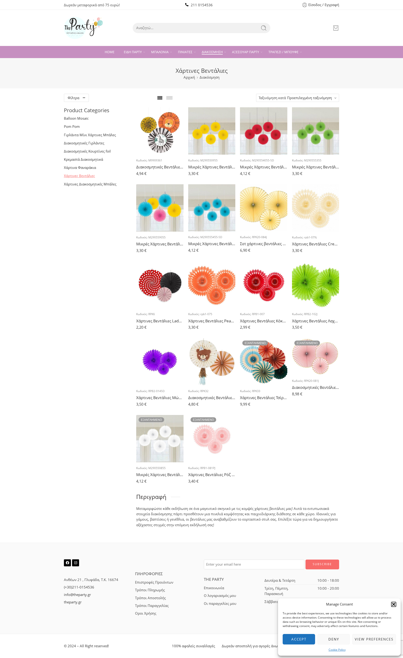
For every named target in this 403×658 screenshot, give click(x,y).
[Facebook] (67, 562)
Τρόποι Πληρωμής (150, 590)
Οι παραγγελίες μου (220, 603)
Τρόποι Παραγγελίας (152, 605)
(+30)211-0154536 (79, 587)
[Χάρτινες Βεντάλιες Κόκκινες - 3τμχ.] (263, 285)
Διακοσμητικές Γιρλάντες (84, 143)
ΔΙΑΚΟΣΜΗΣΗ (212, 52)
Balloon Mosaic (76, 118)
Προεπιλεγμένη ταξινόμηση (309, 98)
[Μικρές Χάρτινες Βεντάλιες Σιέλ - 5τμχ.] (212, 207)
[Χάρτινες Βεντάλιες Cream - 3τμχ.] (315, 208)
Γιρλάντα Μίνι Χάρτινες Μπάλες (90, 135)
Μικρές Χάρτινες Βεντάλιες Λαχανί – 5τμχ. (315, 167)
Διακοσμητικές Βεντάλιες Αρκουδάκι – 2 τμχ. (212, 397)
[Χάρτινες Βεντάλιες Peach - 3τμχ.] (212, 285)
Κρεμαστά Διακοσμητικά (83, 159)
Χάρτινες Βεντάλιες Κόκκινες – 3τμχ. (263, 321)
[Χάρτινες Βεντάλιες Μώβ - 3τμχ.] (160, 362)
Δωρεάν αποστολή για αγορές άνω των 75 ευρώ (261, 646)
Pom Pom (72, 126)
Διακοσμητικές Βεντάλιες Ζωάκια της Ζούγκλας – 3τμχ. (160, 167)
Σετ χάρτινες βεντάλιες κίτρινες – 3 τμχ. (263, 243)
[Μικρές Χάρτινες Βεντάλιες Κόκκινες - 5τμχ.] (263, 131)
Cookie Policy (337, 650)
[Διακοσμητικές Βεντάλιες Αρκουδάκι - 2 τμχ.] (212, 362)
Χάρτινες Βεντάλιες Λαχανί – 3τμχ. (315, 321)
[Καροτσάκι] (336, 28)
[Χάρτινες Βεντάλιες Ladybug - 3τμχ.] (160, 285)
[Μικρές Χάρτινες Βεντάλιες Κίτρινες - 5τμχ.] (212, 131)
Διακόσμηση (209, 77)
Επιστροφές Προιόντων (154, 582)
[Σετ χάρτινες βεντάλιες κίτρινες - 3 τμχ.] (263, 207)
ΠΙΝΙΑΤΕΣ (185, 52)
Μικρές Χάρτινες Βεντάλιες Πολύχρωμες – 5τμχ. (160, 244)
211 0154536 (202, 5)
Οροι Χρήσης (145, 613)
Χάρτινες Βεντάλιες (79, 176)
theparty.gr (73, 602)
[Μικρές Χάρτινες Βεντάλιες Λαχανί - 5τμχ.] (315, 131)
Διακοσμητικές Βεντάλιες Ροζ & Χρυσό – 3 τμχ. (315, 387)
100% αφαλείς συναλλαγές (193, 646)
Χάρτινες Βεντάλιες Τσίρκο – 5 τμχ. (263, 397)
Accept (298, 639)
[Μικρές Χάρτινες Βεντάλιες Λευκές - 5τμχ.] (160, 438)
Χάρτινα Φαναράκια (80, 167)
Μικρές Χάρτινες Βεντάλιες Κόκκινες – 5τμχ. (263, 167)
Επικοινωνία (214, 588)
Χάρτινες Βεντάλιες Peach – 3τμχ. (212, 321)
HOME (110, 52)
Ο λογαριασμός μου (220, 595)
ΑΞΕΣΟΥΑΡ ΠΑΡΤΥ (245, 52)
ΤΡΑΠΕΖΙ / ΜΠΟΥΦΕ (283, 52)
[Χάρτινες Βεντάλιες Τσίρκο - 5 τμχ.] (263, 362)
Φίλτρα (73, 98)
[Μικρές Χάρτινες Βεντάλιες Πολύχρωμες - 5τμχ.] (160, 208)
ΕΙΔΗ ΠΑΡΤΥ (133, 52)
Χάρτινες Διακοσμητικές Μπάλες (90, 184)
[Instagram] (75, 562)
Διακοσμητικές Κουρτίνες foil (87, 151)
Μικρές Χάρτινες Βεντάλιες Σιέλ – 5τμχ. (212, 243)
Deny (333, 639)
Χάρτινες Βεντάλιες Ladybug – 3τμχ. (160, 321)
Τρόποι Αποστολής (150, 598)
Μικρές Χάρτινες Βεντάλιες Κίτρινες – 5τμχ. (212, 167)
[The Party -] (83, 28)
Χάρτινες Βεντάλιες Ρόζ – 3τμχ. (212, 474)
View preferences (374, 639)
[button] (393, 604)
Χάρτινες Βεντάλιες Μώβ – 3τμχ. (160, 397)
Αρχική (189, 77)
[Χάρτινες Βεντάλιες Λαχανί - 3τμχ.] (315, 285)
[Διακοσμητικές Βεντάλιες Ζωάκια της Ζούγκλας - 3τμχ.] (160, 131)
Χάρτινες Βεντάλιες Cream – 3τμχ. (315, 244)
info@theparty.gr (77, 594)
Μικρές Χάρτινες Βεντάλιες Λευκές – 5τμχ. (160, 474)
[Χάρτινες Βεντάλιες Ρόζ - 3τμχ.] (212, 438)
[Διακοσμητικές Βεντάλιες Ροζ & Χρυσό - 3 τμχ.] (315, 356)
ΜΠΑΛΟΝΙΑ (160, 52)
